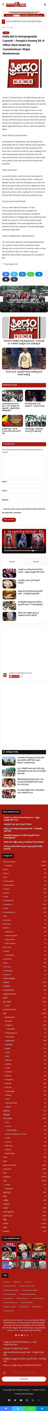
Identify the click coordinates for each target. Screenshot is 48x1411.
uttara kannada (11, 1103)
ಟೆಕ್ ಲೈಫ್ (6, 1114)
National (6, 928)
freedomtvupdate (27, 1303)
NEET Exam (7, 947)
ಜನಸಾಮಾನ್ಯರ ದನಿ (9, 1009)
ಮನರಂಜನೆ (7, 1169)
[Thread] (31, 1335)
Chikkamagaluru (9, 885)
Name (5, 482)
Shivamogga (9, 1091)
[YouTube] (22, 1335)
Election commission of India (15, 1134)
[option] (24, 299)
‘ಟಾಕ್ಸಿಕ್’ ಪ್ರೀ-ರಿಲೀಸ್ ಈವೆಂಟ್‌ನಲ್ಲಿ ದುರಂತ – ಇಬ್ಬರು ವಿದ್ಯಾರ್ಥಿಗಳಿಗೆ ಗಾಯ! (31, 571)
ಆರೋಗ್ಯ (6, 982)
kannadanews (36, 1307)
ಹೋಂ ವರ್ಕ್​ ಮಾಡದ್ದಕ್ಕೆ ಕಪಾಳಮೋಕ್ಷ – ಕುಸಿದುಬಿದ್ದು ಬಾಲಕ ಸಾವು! (26, 21)
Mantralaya (7, 924)
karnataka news (8, 1311)
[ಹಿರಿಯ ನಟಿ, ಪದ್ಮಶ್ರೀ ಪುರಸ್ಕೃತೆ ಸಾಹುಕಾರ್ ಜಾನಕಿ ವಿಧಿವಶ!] (9, 616)
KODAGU (8, 1064)
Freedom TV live (38, 1390)
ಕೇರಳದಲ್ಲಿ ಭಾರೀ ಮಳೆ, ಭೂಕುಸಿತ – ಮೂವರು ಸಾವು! (35, 405)
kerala (7, 1184)
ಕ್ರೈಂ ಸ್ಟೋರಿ (7, 1002)
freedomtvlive (8, 1298)
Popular (12, 561)
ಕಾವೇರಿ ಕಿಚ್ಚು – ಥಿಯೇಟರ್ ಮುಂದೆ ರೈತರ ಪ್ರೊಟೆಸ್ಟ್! (34, 430)
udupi (7, 1099)
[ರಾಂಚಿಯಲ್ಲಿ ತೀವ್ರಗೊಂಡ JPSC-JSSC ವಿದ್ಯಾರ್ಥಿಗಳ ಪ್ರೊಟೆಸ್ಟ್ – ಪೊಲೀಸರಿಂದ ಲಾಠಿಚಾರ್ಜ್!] (12, 396)
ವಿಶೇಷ (5, 1208)
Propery (6, 951)
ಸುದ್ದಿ (5, 1227)
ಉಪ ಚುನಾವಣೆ (8, 990)
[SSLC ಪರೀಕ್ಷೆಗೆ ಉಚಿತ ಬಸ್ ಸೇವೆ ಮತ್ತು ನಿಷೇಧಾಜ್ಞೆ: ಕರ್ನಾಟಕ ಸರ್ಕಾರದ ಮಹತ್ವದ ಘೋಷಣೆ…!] (9, 772)
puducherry (7, 959)
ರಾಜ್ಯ (11, 27)
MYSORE (8, 1083)
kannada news (24, 1307)
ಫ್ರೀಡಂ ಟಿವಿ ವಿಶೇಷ (9, 1165)
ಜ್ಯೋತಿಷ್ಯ (6, 1111)
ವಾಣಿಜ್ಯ (5, 1200)
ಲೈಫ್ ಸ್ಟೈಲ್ (7, 1192)
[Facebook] (6, 274)
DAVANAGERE (10, 1041)
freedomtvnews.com (10, 1303)
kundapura (7, 920)
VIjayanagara (8, 970)
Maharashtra (10, 939)
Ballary (5, 869)
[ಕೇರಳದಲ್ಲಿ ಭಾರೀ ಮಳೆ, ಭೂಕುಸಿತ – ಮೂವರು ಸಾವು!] (35, 396)
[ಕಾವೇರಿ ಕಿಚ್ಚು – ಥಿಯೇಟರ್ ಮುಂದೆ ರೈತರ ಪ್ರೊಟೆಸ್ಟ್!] (35, 421)
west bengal (12, 1130)
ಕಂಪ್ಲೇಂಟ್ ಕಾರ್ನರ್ (9, 994)
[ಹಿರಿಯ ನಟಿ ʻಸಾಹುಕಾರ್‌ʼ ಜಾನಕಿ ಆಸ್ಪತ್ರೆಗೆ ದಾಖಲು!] (24, 1265)
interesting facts (9, 912)
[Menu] (3, 5)
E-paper (6, 889)
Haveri (7, 1006)
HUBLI (7, 1056)
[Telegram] (39, 274)
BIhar (7, 1122)
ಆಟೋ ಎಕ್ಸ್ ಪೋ (9, 978)
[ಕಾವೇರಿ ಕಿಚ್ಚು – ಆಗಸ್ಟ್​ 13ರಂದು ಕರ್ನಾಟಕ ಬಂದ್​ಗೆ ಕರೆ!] (12, 421)
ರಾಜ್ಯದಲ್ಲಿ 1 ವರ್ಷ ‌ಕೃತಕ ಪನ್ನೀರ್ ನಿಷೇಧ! (29, 582)
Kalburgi (8, 1060)
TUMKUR (8, 1095)
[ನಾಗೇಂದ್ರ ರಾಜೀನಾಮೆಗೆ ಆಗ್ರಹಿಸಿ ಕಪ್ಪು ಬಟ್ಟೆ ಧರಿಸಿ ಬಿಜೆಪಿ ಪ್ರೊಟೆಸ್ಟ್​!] (39, 1256)
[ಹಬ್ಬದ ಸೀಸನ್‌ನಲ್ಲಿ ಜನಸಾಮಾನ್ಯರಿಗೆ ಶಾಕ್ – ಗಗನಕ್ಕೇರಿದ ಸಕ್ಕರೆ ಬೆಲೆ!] (9, 594)
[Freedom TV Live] (16, 4)
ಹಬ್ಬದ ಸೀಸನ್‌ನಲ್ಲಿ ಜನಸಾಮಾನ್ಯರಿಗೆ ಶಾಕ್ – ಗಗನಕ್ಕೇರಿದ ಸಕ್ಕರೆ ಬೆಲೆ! (30, 592)
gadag (7, 1048)
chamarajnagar (8, 881)
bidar (5, 877)
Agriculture (9, 932)
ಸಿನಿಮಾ (5, 1223)
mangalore (9, 1079)
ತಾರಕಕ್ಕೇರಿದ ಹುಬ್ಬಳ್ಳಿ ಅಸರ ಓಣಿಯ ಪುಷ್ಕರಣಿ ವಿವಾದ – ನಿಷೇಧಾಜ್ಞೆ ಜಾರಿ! (30, 603)
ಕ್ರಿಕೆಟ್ (5, 998)
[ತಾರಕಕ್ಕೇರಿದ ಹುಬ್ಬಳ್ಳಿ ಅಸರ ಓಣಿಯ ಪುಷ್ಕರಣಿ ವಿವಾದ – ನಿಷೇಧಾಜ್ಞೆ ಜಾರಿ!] (9, 605)
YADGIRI (8, 1107)
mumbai (8, 1142)
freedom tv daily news (26, 1286)
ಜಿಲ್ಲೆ (4, 1013)
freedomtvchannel (9, 1286)
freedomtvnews (38, 1298)
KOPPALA (8, 1072)
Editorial (6, 893)
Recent (36, 561)
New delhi (9, 1146)
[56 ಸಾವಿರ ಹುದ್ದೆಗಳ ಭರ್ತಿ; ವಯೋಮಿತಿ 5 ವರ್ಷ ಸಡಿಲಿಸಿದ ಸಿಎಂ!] (9, 793)
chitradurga (9, 1037)
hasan (7, 1052)
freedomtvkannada (9, 1294)
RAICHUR (8, 1087)
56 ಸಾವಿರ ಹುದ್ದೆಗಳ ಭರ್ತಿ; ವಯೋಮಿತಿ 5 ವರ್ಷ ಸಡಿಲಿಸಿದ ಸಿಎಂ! (31, 791)
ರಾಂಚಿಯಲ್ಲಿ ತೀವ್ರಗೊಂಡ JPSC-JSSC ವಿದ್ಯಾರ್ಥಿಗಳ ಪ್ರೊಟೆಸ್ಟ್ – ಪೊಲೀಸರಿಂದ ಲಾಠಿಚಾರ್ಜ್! (11, 407)
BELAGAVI (8, 1021)
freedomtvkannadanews (27, 1294)
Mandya (8, 1076)
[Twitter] (14, 274)
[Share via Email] (6, 279)
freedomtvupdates (9, 1307)
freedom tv (28, 1282)
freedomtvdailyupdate (10, 1290)
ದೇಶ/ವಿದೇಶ (7, 1118)
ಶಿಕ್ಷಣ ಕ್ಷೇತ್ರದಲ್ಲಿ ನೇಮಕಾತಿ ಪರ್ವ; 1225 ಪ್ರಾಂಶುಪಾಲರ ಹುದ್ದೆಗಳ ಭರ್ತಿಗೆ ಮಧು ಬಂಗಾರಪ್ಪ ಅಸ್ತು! (30, 782)
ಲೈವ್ (5, 1196)
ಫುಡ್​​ (5, 1161)
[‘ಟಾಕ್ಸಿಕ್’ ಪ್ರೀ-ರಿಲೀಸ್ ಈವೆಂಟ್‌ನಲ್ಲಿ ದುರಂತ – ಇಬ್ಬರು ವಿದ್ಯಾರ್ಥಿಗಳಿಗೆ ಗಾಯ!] (9, 573)
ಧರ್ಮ (5, 1157)
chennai (8, 1126)
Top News (8, 865)
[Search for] (45, 5)
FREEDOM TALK (8, 900)
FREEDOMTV (17, 1282)
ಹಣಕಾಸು (6, 1231)
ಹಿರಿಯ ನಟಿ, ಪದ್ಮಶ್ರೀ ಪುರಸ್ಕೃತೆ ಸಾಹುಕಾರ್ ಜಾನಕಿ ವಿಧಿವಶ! (28, 614)
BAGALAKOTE (10, 1017)
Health (5, 908)
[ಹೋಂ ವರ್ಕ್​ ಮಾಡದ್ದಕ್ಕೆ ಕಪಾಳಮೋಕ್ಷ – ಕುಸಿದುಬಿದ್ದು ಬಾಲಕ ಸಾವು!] (9, 1265)
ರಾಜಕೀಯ (6, 1177)
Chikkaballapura (11, 1033)
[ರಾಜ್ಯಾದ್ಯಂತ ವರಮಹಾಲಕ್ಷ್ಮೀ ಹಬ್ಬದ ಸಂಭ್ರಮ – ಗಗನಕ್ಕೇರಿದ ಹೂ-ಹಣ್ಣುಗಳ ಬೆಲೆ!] (39, 1265)
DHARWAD (9, 1044)
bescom (6, 873)
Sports (5, 963)
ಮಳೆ (4, 1173)
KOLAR (7, 1068)
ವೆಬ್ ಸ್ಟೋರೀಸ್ (8, 1212)
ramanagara (10, 955)
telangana (9, 1188)
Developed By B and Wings (24, 1394)
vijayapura (7, 974)
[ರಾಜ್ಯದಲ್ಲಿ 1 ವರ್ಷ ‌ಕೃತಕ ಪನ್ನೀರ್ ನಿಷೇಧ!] (9, 584)
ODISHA (8, 1149)
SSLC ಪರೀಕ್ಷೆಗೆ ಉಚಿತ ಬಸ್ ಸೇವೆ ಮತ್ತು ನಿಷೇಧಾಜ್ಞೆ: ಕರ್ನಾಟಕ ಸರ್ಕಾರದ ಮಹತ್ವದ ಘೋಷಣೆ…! (31, 771)
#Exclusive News (9, 862)
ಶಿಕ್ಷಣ (5, 1220)
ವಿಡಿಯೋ (6, 1204)
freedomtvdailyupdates (30, 1290)
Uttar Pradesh (10, 943)
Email (4, 491)
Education (11, 1029)
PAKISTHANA (9, 1153)
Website (5, 500)
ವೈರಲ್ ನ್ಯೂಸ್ (7, 1216)
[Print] (14, 279)
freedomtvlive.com (22, 1298)
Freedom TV (7, 904)
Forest (5, 897)
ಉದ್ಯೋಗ (6, 986)
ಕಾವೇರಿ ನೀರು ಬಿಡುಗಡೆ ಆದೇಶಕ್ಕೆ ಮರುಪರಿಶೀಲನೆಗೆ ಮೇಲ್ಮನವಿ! (24, 301)
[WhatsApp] (30, 274)
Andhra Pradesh (11, 935)
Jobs (5, 916)
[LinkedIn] (22, 274)
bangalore (6, 1282)
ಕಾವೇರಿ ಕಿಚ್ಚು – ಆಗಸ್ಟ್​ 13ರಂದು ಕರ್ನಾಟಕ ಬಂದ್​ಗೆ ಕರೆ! (11, 431)
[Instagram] (25, 1335)
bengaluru (9, 1025)
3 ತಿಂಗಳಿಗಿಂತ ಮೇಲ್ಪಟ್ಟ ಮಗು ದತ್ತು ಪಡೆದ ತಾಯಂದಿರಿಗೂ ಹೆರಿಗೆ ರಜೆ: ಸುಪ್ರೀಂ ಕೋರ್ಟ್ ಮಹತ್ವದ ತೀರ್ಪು (30, 760)
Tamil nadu (7, 967)
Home (6, 27)
